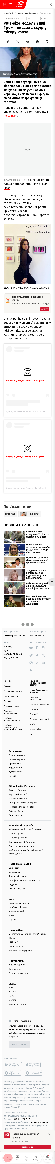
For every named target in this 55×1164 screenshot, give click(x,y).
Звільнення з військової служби (25, 829)
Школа (12, 938)
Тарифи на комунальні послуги (24, 880)
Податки (13, 884)
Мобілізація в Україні (21, 825)
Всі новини (15, 751)
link (31, 647)
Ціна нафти (14, 868)
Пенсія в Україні (17, 889)
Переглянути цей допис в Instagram (25, 380)
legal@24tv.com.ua (39, 1122)
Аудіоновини (15, 772)
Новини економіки (20, 864)
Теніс (11, 996)
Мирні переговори (18, 798)
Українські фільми (18, 907)
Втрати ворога (16, 815)
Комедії (12, 915)
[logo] (20, 4)
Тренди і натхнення (18, 973)
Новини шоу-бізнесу (27, 13)
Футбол (12, 991)
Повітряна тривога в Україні (23, 802)
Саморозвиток (16, 946)
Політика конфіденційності (12, 719)
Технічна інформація (39, 704)
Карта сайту (35, 729)
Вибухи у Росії (16, 811)
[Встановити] (27, 1141)
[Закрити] (49, 1134)
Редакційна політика (13, 691)
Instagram (10, 115)
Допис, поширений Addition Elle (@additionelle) (29, 488)
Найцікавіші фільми (19, 903)
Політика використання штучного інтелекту (13, 727)
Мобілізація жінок (18, 838)
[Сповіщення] (51, 4)
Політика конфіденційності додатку (38, 683)
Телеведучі (9, 701)
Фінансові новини (18, 876)
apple (34, 1064)
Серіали (13, 919)
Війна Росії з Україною (22, 786)
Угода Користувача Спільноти (39, 691)
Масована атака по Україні (22, 807)
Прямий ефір (15, 763)
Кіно (11, 899)
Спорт (12, 983)
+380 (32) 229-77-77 (21, 1119)
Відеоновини (15, 767)
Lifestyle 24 (9, 13)
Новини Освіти (17, 930)
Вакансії (33, 714)
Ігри (32, 734)
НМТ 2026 (13, 942)
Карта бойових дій (18, 794)
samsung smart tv (34, 1073)
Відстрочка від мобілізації (22, 846)
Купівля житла (16, 969)
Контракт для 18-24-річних (22, 842)
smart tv (13, 1073)
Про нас (7, 681)
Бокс (11, 987)
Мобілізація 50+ (16, 833)
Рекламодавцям (11, 706)
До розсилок (19, 1045)
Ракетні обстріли (17, 790)
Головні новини (17, 755)
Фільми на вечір (17, 911)
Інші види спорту (17, 1004)
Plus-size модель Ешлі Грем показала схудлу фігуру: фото (45, 13)
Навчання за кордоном (20, 950)
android (13, 1064)
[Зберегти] (47, 41)
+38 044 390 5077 (38, 635)
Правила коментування (36, 698)
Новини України (17, 759)
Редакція (8, 686)
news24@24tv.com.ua (14, 635)
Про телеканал (11, 696)
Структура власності (39, 719)
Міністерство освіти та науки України (27, 934)
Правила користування (10, 712)
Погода (12, 776)
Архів (32, 724)
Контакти (34, 709)
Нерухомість (16, 961)
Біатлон (12, 1000)
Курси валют (15, 872)
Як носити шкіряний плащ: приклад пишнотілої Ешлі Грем (27, 183)
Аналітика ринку (17, 965)
